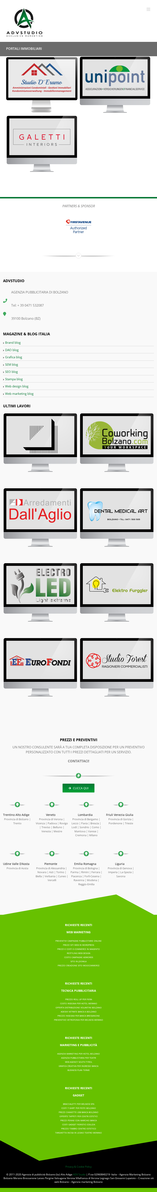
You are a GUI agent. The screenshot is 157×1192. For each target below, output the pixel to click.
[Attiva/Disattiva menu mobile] (149, 9)
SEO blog (11, 372)
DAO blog (12, 350)
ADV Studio (79, 1174)
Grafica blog (13, 357)
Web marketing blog (19, 394)
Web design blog (16, 386)
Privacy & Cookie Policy (78, 1166)
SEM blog (11, 364)
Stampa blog (14, 379)
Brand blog (13, 342)
